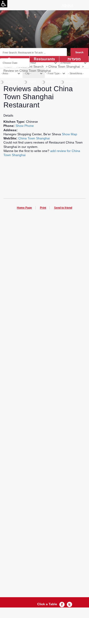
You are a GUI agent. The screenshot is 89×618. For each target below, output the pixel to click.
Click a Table (47, 604)
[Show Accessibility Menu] (3, 3)
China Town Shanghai (64, 66)
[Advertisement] (44, 406)
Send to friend (63, 207)
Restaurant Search (30, 66)
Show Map (69, 134)
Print (43, 207)
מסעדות (74, 59)
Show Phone (25, 126)
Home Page (24, 207)
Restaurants (44, 59)
